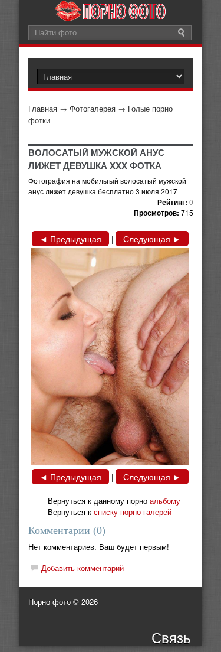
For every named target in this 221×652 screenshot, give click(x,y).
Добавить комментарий (82, 567)
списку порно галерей (132, 511)
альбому (165, 500)
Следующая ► (152, 238)
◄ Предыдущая (70, 238)
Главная (42, 108)
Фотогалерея (93, 108)
